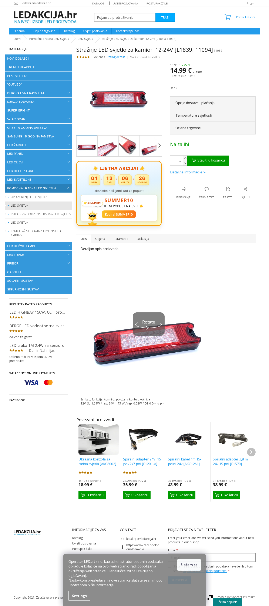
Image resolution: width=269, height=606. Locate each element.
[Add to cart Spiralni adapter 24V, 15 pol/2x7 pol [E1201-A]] (137, 495)
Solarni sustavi (20, 280)
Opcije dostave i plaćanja (195, 102)
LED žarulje (17, 145)
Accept (189, 565)
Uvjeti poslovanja (125, 3)
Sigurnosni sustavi (23, 289)
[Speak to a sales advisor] (207, 193)
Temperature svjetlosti (193, 115)
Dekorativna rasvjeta (25, 93)
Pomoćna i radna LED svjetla (31, 188)
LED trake (15, 254)
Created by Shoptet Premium (236, 597)
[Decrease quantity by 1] (185, 163)
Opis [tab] (84, 239)
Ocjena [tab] (100, 239)
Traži (165, 17)
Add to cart (208, 161)
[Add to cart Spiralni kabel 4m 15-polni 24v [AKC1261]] (181, 495)
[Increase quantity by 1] (185, 158)
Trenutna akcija (21, 67)
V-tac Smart (17, 119)
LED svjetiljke (19, 179)
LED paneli (15, 153)
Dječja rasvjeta (20, 101)
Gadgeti (14, 272)
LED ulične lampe (21, 246)
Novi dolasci (18, 58)
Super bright (18, 110)
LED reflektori (20, 171)
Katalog (98, 3)
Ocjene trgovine (188, 128)
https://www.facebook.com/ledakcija (142, 547)
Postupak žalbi (157, 3)
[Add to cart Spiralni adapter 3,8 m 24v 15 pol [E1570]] (226, 495)
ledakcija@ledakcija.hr (141, 539)
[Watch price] (228, 193)
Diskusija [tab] (143, 239)
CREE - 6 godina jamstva (27, 127)
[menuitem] (19, 31)
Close (197, 185)
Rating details (116, 57)
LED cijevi (15, 162)
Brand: (149, 57)
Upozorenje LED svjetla (29, 197)
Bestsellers (17, 76)
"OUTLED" (14, 84)
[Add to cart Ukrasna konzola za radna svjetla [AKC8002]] (92, 495)
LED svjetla (19, 205)
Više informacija (101, 585)
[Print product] (183, 193)
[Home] (17, 38)
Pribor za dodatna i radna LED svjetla (41, 214)
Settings (79, 595)
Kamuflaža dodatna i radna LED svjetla (36, 233)
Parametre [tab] (121, 239)
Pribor (13, 263)
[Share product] (245, 193)
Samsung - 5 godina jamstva (30, 136)
